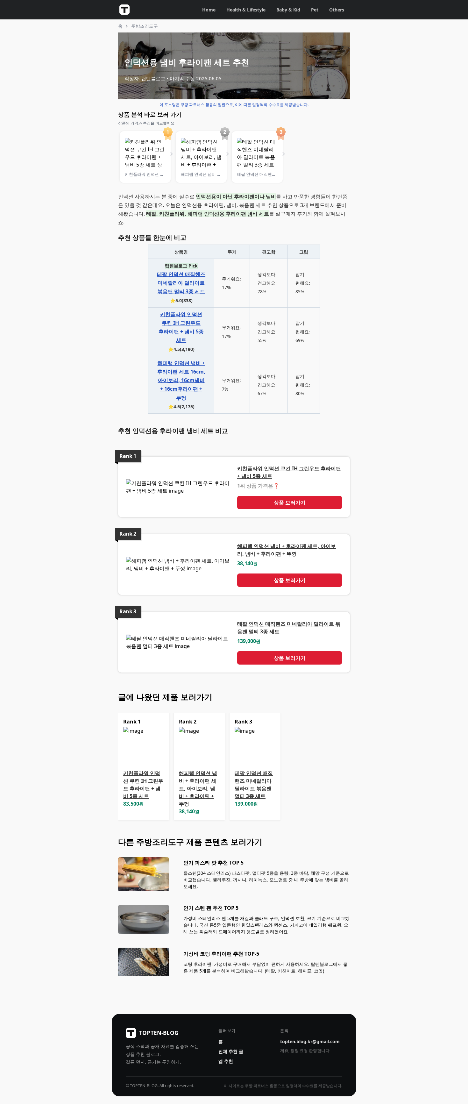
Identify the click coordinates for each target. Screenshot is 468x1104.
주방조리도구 (144, 26)
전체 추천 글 (230, 1051)
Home (209, 10)
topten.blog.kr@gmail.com (310, 1041)
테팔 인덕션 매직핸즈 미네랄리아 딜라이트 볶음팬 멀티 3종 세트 (181, 283)
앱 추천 (225, 1061)
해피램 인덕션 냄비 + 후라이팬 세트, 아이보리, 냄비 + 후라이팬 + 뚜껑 (198, 788)
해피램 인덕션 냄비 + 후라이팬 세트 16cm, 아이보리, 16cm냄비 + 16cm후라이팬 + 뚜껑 (181, 380)
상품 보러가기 (290, 502)
